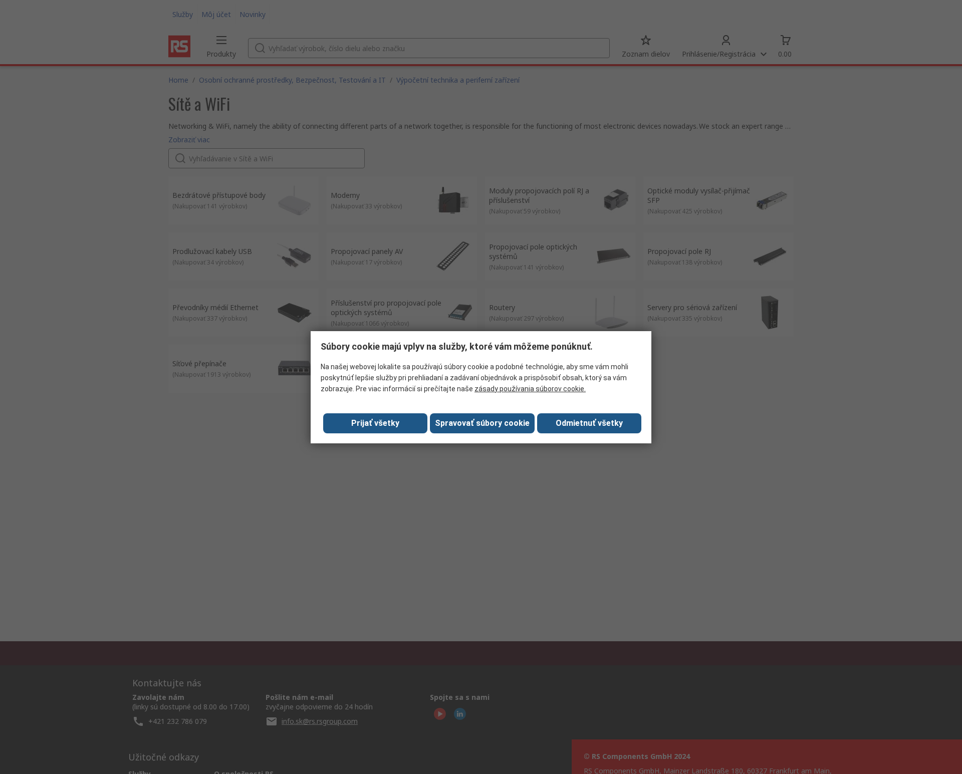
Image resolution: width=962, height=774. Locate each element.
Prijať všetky (375, 423)
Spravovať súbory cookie (482, 423)
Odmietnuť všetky (589, 423)
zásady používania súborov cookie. (530, 389)
